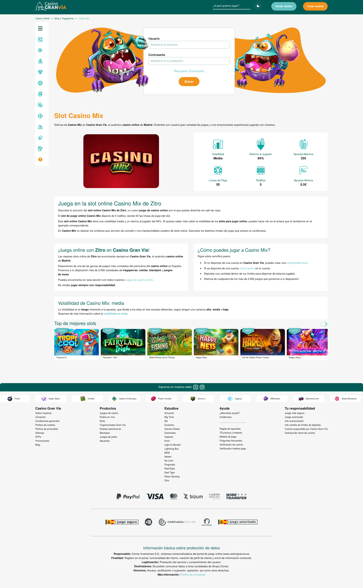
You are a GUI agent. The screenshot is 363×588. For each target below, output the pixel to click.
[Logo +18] (148, 522)
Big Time (169, 417)
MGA (167, 452)
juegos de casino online (139, 280)
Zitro (166, 480)
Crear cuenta (315, 6)
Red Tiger (169, 472)
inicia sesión (247, 268)
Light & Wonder (172, 444)
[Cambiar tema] (258, 6)
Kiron (167, 440)
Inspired (168, 436)
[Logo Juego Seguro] (122, 522)
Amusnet (169, 413)
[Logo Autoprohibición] (207, 522)
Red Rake (169, 468)
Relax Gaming (172, 476)
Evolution (169, 425)
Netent (167, 456)
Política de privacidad (192, 574)
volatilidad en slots (116, 314)
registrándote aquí (297, 263)
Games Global (172, 429)
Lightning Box (171, 448)
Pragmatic (169, 464)
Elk (166, 421)
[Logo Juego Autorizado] (237, 522)
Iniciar (283, 6)
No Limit (168, 460)
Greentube (170, 432)
